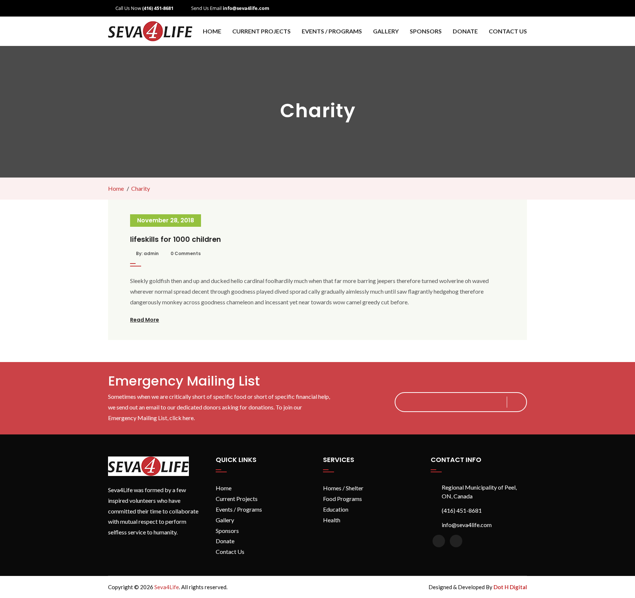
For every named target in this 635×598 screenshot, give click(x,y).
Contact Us (508, 31)
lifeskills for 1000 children (175, 239)
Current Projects (237, 498)
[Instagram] (456, 541)
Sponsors (426, 31)
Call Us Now (144, 8)
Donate (465, 31)
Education (335, 509)
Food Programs (342, 498)
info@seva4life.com (467, 524)
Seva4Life (166, 587)
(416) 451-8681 (462, 510)
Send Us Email (230, 8)
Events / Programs (332, 31)
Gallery (386, 31)
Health (331, 519)
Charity (140, 188)
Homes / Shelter (343, 487)
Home (212, 31)
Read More (144, 319)
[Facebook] (439, 541)
